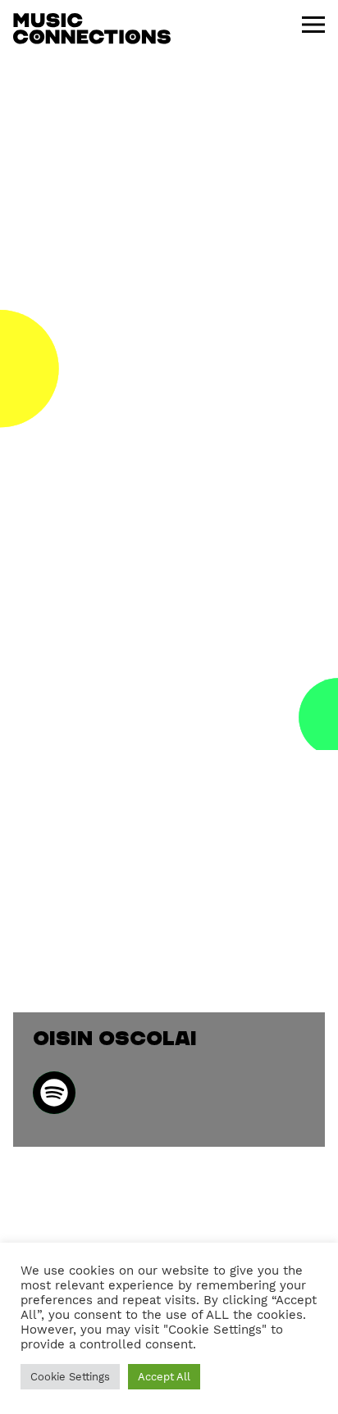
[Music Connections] (92, 28)
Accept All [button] (164, 1377)
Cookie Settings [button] (70, 1377)
